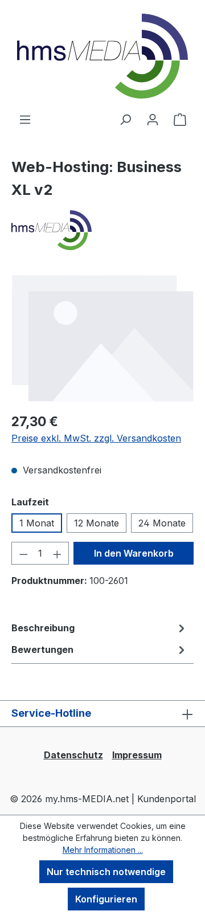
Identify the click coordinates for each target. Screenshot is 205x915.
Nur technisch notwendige (106, 871)
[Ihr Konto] (152, 119)
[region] (102, 338)
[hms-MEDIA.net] (102, 230)
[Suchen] (125, 119)
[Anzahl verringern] (23, 553)
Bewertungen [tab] (42, 649)
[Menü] (25, 119)
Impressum (137, 755)
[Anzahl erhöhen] (57, 553)
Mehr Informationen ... (103, 850)
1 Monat (36, 523)
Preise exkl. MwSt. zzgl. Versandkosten (96, 438)
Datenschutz (73, 755)
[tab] (99, 628)
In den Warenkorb (134, 553)
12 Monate (96, 523)
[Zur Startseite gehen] (102, 56)
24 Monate (162, 523)
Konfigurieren (106, 899)
